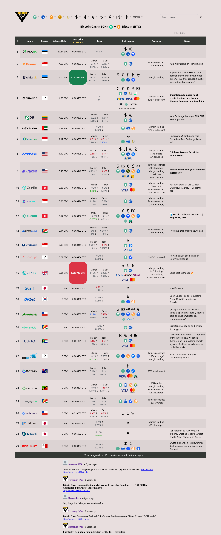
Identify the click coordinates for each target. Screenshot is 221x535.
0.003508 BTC (79, 139)
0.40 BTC (63, 171)
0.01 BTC (63, 257)
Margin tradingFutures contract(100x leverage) (156, 201)
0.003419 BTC (79, 244)
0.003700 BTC (79, 288)
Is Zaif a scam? (177, 288)
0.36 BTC (63, 187)
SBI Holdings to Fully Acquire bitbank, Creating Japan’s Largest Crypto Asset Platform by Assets (186, 433)
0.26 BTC (63, 201)
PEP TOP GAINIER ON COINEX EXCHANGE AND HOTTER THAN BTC (185, 187)
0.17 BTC (63, 216)
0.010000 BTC (79, 413)
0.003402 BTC (79, 216)
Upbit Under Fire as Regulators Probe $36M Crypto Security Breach (185, 299)
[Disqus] (110, 496)
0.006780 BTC (79, 314)
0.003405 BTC (79, 153)
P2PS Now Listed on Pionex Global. (187, 63)
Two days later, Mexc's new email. (186, 230)
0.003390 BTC (79, 117)
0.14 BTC (63, 230)
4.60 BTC (63, 77)
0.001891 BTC (79, 340)
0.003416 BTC (79, 51)
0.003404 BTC (79, 327)
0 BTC (65, 288)
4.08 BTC (63, 117)
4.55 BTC (63, 98)
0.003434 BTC (79, 257)
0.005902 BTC (79, 433)
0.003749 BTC (78, 272)
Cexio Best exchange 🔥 (181, 272)
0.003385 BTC (78, 77)
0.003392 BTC (79, 128)
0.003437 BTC (79, 446)
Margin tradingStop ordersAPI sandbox (156, 153)
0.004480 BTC (79, 371)
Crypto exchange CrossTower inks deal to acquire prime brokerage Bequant (186, 446)
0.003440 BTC (79, 171)
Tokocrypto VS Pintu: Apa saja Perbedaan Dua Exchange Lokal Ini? (185, 139)
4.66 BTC (63, 63)
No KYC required (156, 257)
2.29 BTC (63, 128)
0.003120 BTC (79, 423)
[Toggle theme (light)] (202, 17)
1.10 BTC (63, 153)
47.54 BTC (63, 51)
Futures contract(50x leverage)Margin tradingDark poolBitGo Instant (156, 171)
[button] (36, 17)
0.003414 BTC (79, 201)
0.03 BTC (63, 244)
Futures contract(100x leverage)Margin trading (156, 356)
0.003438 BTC (79, 98)
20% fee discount (156, 371)
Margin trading (156, 77)
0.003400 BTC (79, 299)
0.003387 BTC (79, 63)
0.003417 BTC (79, 187)
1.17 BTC (63, 139)
